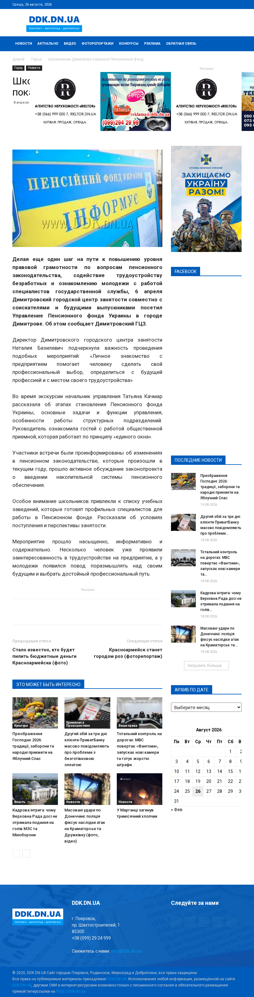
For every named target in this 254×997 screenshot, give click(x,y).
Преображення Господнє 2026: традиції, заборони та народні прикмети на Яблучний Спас (33, 746)
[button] (234, 44)
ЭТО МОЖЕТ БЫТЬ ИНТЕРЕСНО (48, 684)
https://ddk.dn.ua (70, 991)
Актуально (47, 44)
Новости (23, 44)
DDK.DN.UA (116, 979)
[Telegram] (206, 4)
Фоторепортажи (97, 44)
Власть (19, 802)
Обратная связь (181, 44)
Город (36, 59)
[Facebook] (196, 4)
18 (187, 781)
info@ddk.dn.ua (126, 951)
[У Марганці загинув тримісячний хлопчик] (139, 789)
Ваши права (128, 725)
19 (197, 781)
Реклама (152, 44)
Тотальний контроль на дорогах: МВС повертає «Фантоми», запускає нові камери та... (220, 563)
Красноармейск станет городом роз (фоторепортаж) (128, 653)
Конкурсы (128, 44)
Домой (18, 59)
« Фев (176, 809)
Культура (21, 725)
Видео (70, 44)
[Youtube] (237, 4)
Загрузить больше (204, 665)
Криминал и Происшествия (78, 724)
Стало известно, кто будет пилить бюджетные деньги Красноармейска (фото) (44, 656)
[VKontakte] (226, 4)
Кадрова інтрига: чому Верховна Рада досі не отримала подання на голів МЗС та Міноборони (34, 822)
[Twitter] (216, 4)
